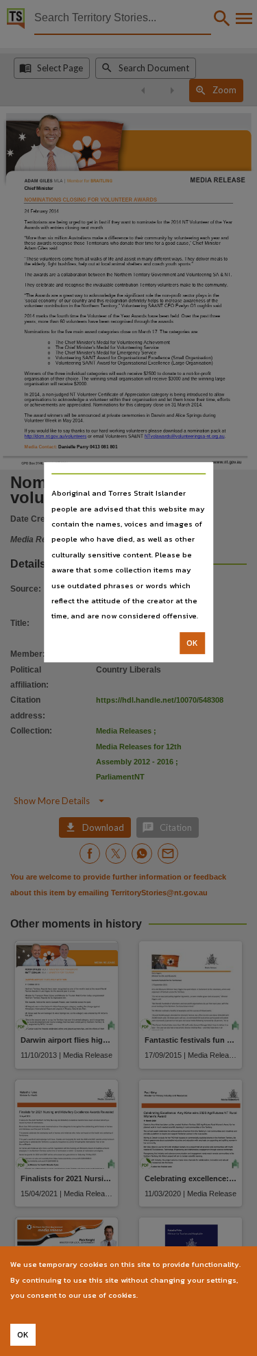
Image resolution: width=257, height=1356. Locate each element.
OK (192, 643)
